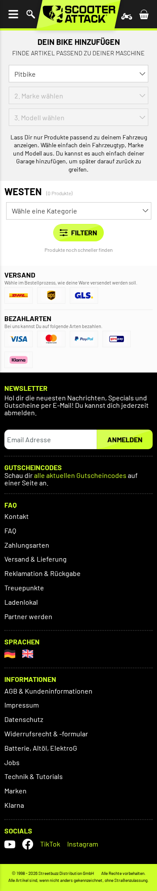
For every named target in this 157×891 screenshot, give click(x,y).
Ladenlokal (21, 602)
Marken (15, 790)
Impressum (21, 705)
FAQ (10, 530)
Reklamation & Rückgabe (42, 573)
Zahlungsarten (26, 545)
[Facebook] (27, 844)
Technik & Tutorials (33, 776)
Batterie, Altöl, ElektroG (40, 748)
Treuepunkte (24, 587)
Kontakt (16, 516)
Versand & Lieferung (35, 559)
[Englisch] (27, 654)
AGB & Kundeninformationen (48, 691)
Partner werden (28, 616)
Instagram (82, 844)
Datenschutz (23, 719)
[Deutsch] (9, 654)
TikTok (50, 844)
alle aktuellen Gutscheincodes (80, 475)
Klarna (14, 805)
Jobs (12, 762)
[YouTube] (9, 844)
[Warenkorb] (144, 14)
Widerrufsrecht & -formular (46, 733)
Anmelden (125, 439)
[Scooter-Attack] (78, 14)
